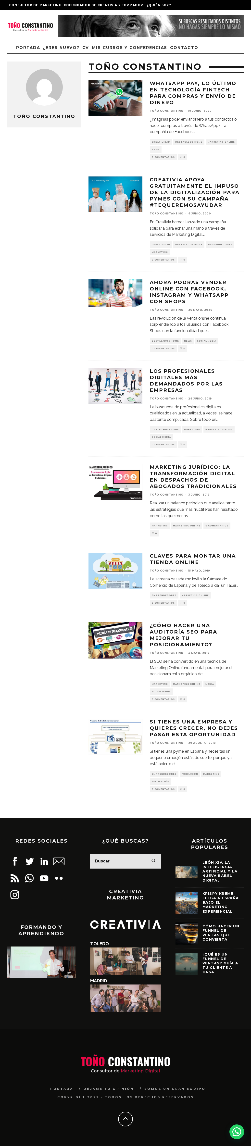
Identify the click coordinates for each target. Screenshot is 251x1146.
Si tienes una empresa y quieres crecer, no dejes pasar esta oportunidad (194, 728)
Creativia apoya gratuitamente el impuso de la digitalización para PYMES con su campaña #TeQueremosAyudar (194, 192)
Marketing (160, 252)
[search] (153, 861)
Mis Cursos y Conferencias (129, 47)
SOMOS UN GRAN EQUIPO (175, 1089)
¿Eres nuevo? (61, 47)
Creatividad (161, 142)
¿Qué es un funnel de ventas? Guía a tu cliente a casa (220, 963)
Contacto (184, 47)
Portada (28, 47)
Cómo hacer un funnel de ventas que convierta (220, 933)
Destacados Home (188, 142)
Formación (190, 774)
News (156, 149)
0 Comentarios (163, 157)
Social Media (206, 341)
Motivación (160, 781)
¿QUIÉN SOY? (159, 5)
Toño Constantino (166, 110)
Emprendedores (220, 244)
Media (209, 684)
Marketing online (221, 142)
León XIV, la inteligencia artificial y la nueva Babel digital (220, 871)
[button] (236, 1131)
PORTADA (61, 1089)
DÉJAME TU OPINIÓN (109, 1089)
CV (85, 47)
